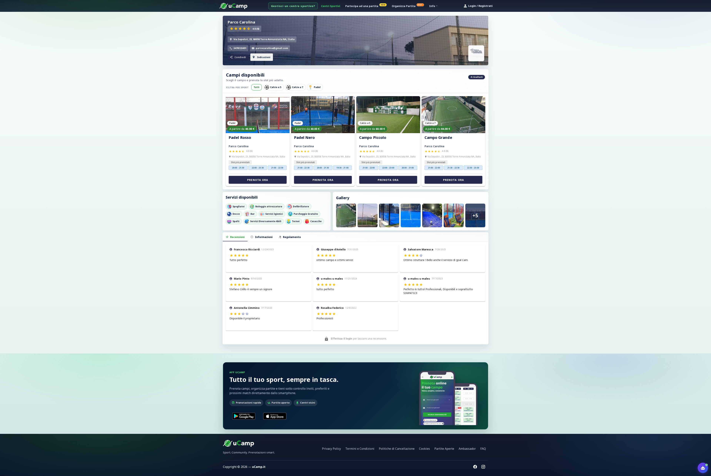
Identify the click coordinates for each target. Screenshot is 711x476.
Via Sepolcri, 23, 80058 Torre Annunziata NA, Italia (264, 39)
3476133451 (239, 48)
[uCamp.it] (233, 6)
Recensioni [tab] (237, 237)
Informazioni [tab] (264, 237)
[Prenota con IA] (703, 468)
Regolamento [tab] (292, 237)
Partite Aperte (444, 449)
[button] (238, 57)
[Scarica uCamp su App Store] (274, 416)
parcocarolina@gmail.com (272, 48)
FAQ (483, 449)
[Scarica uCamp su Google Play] (243, 416)
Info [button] (432, 6)
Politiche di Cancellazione (397, 449)
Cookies (424, 449)
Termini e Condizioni (359, 449)
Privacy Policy (331, 449)
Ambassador (467, 449)
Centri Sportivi (330, 6)
